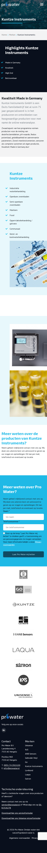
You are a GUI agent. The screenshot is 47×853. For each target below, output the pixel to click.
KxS (26, 749)
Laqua (27, 774)
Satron (28, 778)
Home (4, 34)
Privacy (35, 838)
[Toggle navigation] (41, 4)
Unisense (29, 745)
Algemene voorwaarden (19, 838)
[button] (4, 730)
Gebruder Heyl (31, 758)
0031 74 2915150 (12, 765)
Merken (12, 34)
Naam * (6, 511)
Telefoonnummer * (11, 521)
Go (26, 762)
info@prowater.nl (12, 768)
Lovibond (29, 770)
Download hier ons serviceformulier (17, 813)
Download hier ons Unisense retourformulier (21, 818)
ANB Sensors (30, 753)
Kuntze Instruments (34, 766)
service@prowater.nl (11, 804)
